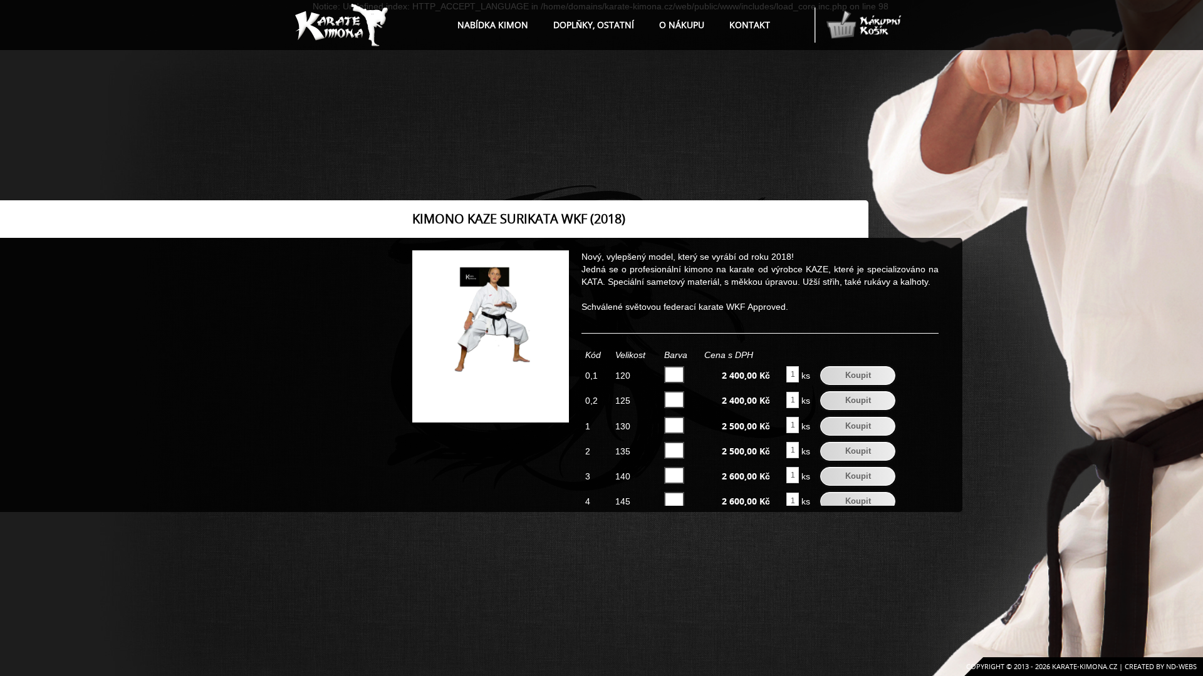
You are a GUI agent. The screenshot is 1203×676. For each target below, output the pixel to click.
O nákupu (681, 25)
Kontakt (749, 25)
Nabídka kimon (492, 25)
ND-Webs (1181, 666)
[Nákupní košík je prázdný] (858, 29)
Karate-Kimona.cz (1084, 666)
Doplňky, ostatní (593, 25)
